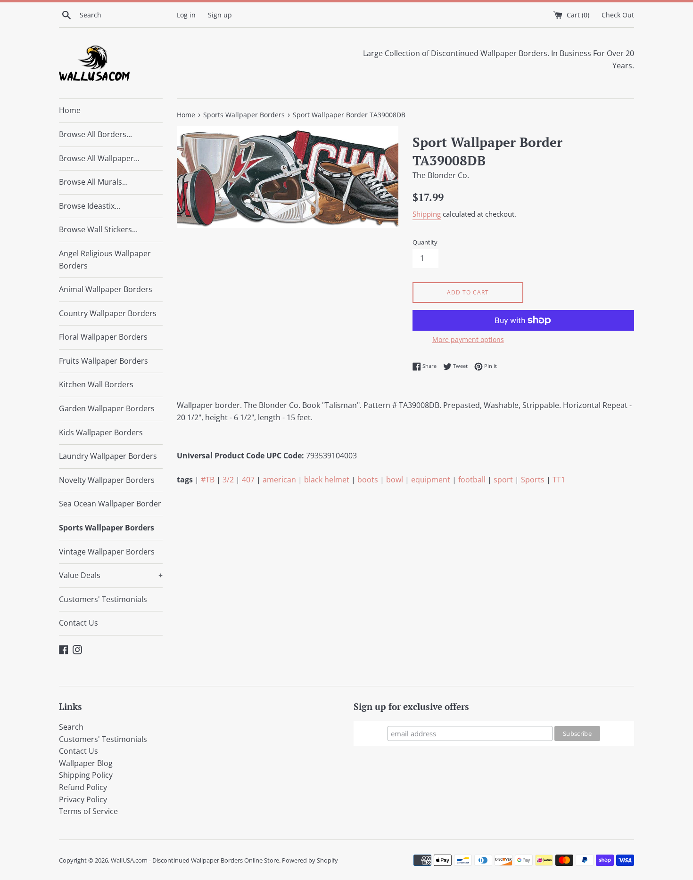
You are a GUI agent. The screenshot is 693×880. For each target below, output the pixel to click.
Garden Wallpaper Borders (107, 408)
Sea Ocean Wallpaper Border (110, 503)
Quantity (424, 242)
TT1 (559, 479)
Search (71, 727)
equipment (430, 479)
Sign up (220, 14)
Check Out (618, 14)
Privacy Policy (83, 799)
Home (70, 110)
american (279, 479)
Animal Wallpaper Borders (105, 289)
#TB (207, 479)
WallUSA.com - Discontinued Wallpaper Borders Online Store (195, 860)
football (472, 479)
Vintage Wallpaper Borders (107, 551)
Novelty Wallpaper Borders (107, 480)
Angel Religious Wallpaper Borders (105, 259)
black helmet (326, 479)
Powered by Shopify (310, 860)
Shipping (426, 214)
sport (503, 479)
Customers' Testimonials (103, 599)
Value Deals (111, 575)
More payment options (468, 339)
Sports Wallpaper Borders (106, 527)
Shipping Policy (86, 775)
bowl (394, 479)
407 (248, 479)
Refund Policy (83, 787)
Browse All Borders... (95, 134)
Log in (186, 14)
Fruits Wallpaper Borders (103, 361)
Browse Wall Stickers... (98, 229)
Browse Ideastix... (89, 206)
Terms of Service (88, 811)
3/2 (228, 479)
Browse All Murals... (93, 182)
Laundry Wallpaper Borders (108, 456)
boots (367, 479)
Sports (532, 479)
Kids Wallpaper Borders (101, 432)
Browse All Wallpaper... (99, 158)
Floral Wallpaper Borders (103, 337)
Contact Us (78, 623)
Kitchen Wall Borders (96, 384)
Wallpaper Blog (86, 763)
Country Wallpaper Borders (108, 313)
